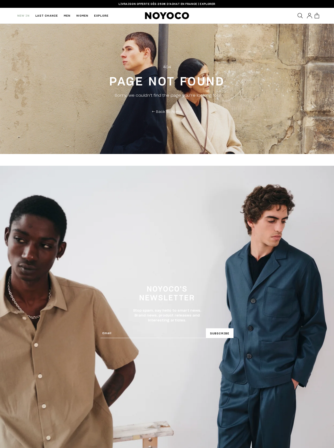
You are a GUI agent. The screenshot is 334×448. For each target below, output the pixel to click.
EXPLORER (207, 4)
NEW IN (23, 15)
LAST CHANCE (46, 15)
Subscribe (219, 333)
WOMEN (82, 15)
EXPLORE (101, 15)
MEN (67, 15)
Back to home (167, 111)
